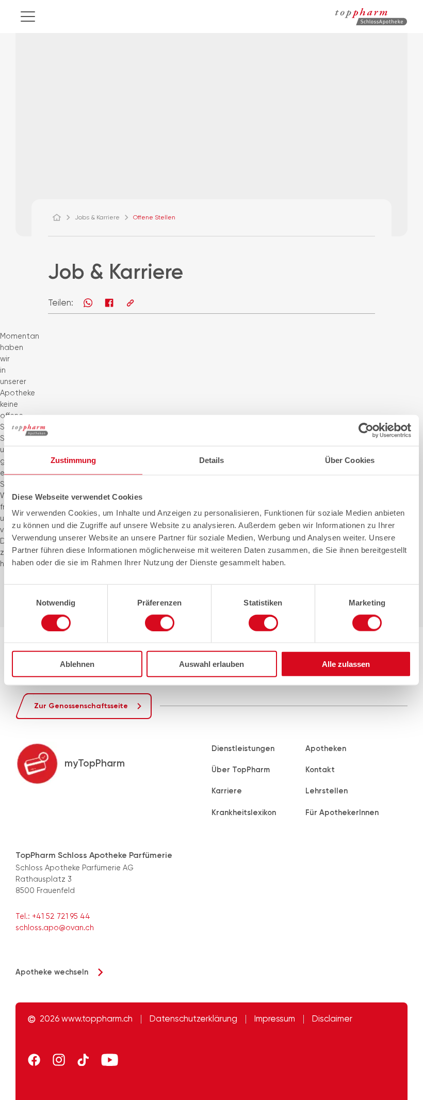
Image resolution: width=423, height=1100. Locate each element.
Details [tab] (211, 459)
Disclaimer (332, 1019)
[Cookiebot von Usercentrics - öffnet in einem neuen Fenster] (366, 430)
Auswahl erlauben (211, 664)
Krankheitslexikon (244, 812)
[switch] (159, 622)
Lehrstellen (326, 790)
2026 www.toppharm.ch (86, 1019)
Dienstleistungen (243, 748)
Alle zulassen (346, 664)
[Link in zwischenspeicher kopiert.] (130, 302)
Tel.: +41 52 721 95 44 (52, 916)
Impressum (274, 1019)
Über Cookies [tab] (350, 459)
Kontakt (320, 769)
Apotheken (325, 748)
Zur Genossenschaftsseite (81, 706)
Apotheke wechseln (51, 972)
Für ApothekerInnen (342, 812)
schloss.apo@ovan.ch (54, 927)
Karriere (227, 790)
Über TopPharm (241, 769)
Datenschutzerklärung (193, 1019)
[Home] (61, 217)
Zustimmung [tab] (73, 459)
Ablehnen (77, 664)
